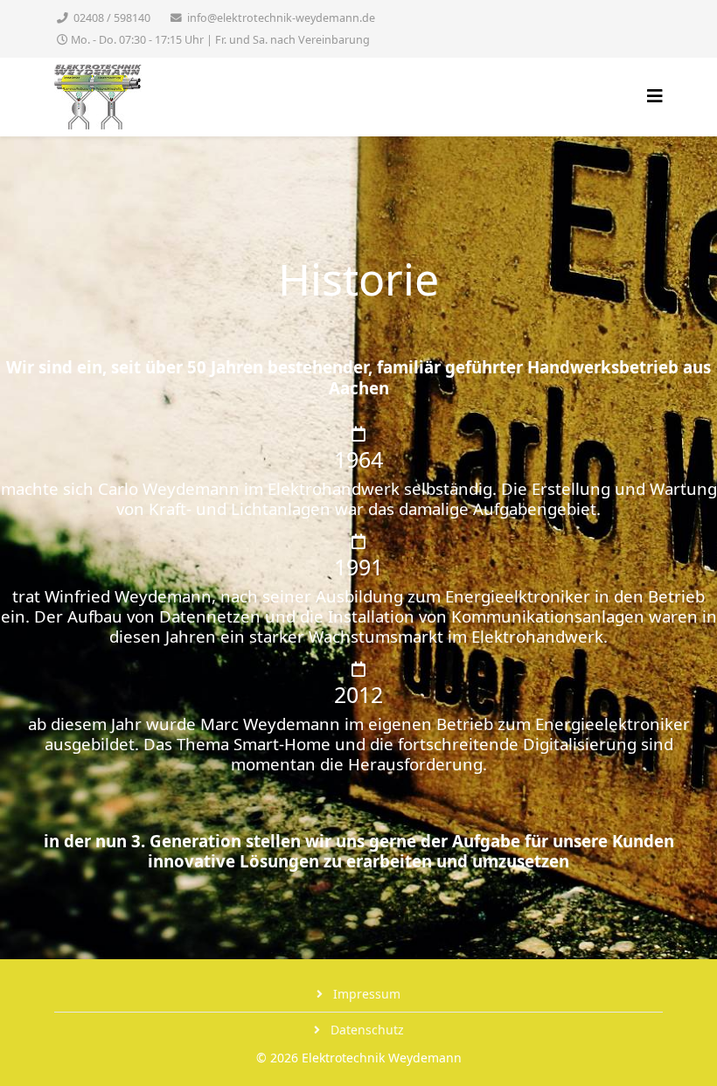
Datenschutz (365, 1029)
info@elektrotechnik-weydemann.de (281, 17)
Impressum (365, 993)
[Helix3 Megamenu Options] (655, 96)
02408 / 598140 (111, 17)
